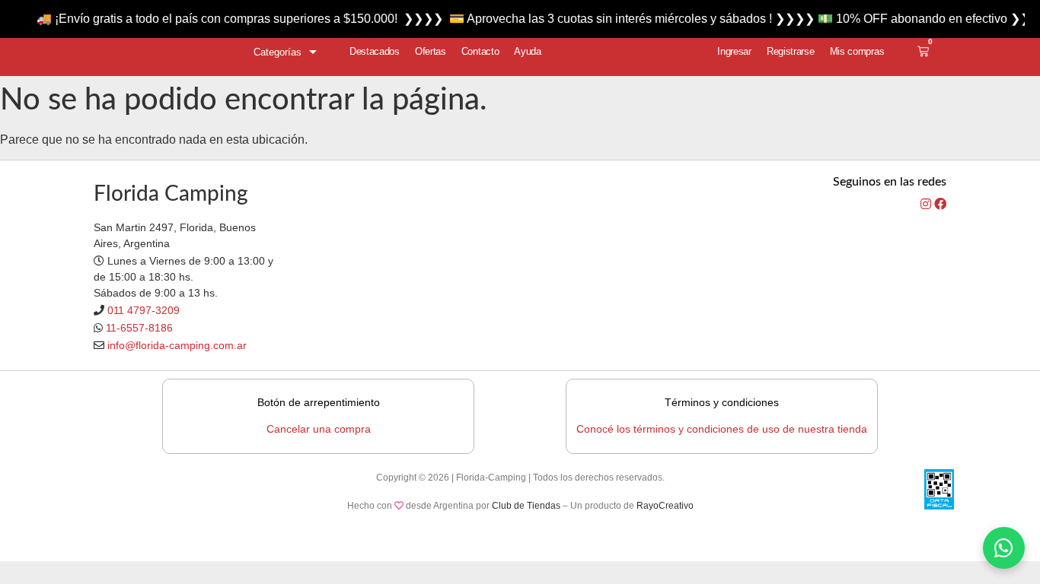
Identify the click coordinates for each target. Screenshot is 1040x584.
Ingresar (734, 51)
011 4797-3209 (143, 310)
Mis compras (857, 51)
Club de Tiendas (526, 505)
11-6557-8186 (139, 328)
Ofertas (430, 51)
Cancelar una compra (318, 429)
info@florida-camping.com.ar (177, 345)
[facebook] (940, 204)
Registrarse (791, 51)
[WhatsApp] (1004, 548)
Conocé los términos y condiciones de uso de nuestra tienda (721, 429)
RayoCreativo (665, 505)
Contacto (480, 51)
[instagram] (927, 204)
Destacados (374, 51)
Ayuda (527, 51)
